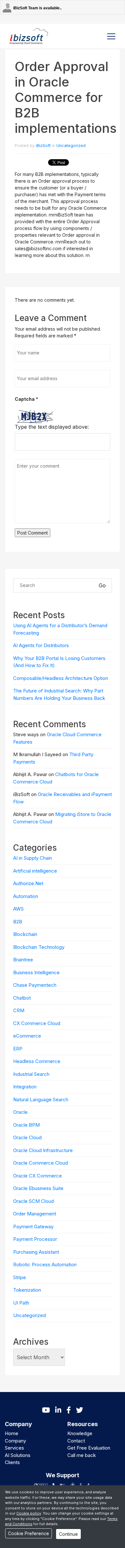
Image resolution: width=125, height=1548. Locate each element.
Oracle (20, 1112)
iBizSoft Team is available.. (37, 8)
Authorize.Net (28, 883)
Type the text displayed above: (52, 427)
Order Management (34, 1214)
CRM (18, 1010)
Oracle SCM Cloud (33, 1201)
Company (15, 1441)
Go (102, 585)
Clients (12, 1462)
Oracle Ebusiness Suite (38, 1188)
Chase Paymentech (34, 985)
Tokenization (27, 1290)
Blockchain (25, 934)
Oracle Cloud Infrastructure (43, 1150)
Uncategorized (71, 145)
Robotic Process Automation (45, 1264)
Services (14, 1448)
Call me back (81, 1455)
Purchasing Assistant (36, 1252)
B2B (17, 922)
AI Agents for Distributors (41, 645)
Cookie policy (28, 1513)
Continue (68, 1534)
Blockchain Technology (38, 947)
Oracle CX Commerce (37, 1176)
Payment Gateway (33, 1226)
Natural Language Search (40, 1099)
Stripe (19, 1277)
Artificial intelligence (35, 871)
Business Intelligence (36, 972)
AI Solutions (17, 1455)
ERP (17, 1049)
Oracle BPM (26, 1125)
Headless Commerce (36, 1061)
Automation (25, 896)
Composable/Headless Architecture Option (60, 678)
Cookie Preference (28, 1533)
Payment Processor (35, 1239)
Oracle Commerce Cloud (40, 1163)
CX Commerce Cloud (36, 1023)
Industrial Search (31, 1074)
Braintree (23, 960)
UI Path (21, 1303)
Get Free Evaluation (88, 1448)
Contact (76, 1441)
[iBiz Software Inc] (29, 36)
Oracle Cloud (27, 1137)
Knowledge (79, 1433)
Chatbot (22, 998)
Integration (25, 1087)
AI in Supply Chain (32, 858)
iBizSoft (43, 145)
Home (11, 1433)
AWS (18, 909)
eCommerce (27, 1036)
